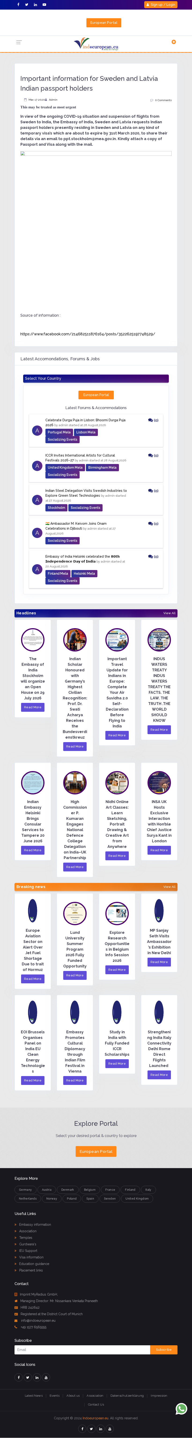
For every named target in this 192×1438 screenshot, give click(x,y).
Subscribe (164, 1349)
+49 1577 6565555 (33, 1327)
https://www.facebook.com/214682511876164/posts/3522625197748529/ (87, 334)
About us (73, 1395)
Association (27, 1231)
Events (54, 1395)
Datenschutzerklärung (127, 1395)
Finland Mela (58, 573)
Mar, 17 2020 (37, 99)
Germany (25, 1189)
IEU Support (27, 1251)
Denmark (67, 1189)
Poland (72, 1198)
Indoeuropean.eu (95, 1418)
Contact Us (96, 1404)
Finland (130, 1189)
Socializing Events (62, 439)
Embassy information (34, 1224)
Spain (90, 1198)
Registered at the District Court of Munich (52, 1314)
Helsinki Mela (84, 573)
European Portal (103, 23)
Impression (159, 1395)
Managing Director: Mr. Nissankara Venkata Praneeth (59, 1301)
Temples (25, 1238)
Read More (33, 707)
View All (169, 613)
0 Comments (163, 100)
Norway (51, 1198)
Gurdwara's (27, 1244)
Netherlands (28, 1198)
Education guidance (33, 1264)
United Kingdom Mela (65, 467)
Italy (148, 1189)
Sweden (110, 1198)
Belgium (90, 1189)
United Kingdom (137, 1198)
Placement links (30, 1270)
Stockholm (56, 508)
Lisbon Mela (86, 432)
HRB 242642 (30, 1307)
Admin (53, 99)
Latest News (34, 1395)
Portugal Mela (59, 432)
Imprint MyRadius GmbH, (39, 1294)
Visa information (31, 1257)
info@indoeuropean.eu (37, 1320)
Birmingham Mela (102, 467)
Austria (47, 1189)
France (110, 1189)
